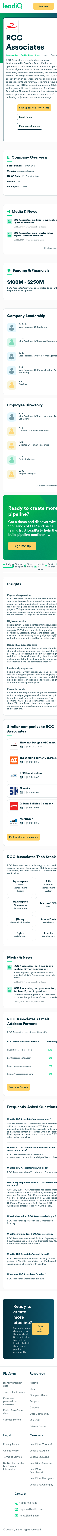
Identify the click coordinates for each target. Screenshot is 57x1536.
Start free (43, 6)
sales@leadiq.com (29, 1515)
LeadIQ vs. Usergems (42, 1478)
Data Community (39, 1414)
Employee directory (29, 126)
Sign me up (22, 546)
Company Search (39, 1395)
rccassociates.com (16, 1157)
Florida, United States (31, 55)
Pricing (34, 1383)
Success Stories (12, 1419)
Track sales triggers (14, 1392)
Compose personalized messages (10, 1401)
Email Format (26, 117)
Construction (46, 1221)
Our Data (35, 1420)
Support (34, 1401)
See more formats (18, 1087)
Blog (32, 1389)
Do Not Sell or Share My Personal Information (14, 1466)
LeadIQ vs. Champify (41, 1484)
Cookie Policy (11, 1450)
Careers (34, 1407)
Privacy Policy (11, 1444)
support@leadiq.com (31, 1509)
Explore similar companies (23, 837)
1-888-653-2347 (28, 1503)
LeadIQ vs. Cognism (41, 1463)
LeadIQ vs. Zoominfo (41, 1444)
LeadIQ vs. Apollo (40, 1450)
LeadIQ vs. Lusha (39, 1457)
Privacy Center (38, 1426)
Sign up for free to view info (34, 107)
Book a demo (40, 1329)
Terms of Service (12, 1457)
